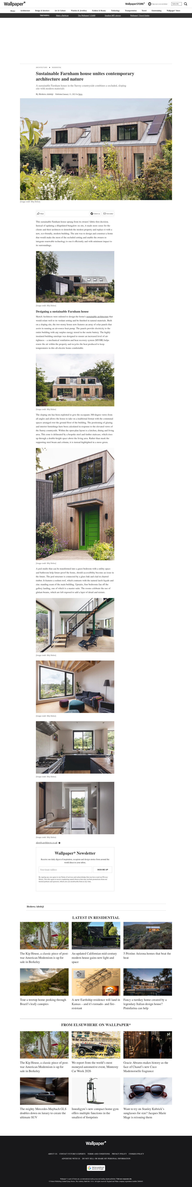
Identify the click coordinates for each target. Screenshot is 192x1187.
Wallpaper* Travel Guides (139, 15)
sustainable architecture (97, 316)
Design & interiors (42, 10)
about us (52, 1154)
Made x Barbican (62, 15)
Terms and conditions (99, 1154)
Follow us (97, 214)
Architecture (25, 10)
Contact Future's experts (72, 1154)
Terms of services (67, 877)
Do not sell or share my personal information (106, 1158)
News (80, 94)
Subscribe (175, 4)
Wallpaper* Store (173, 10)
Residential (56, 67)
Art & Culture (60, 10)
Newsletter (109, 214)
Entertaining (156, 10)
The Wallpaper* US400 (86, 15)
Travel (144, 10)
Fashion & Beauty (99, 10)
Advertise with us (71, 1158)
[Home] (12, 10)
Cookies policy (136, 1154)
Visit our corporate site (124, 1179)
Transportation (130, 10)
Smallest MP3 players (113, 15)
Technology (115, 10)
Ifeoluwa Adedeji (46, 94)
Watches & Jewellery (79, 10)
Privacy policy (119, 1154)
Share (42, 214)
